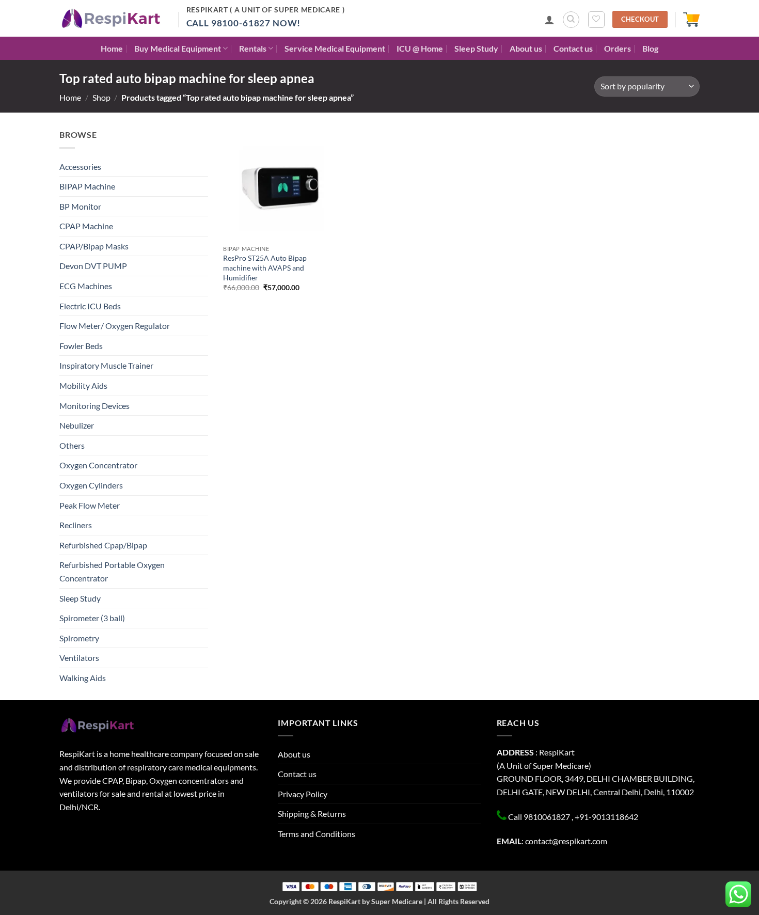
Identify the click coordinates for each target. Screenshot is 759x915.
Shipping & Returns (312, 813)
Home (112, 48)
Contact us (573, 48)
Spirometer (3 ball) (92, 618)
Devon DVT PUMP (93, 266)
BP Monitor (80, 206)
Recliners (75, 525)
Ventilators (79, 657)
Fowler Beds (81, 346)
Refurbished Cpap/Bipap (103, 545)
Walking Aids (82, 678)
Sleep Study (476, 48)
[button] (549, 19)
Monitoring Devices (94, 406)
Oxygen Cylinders (91, 485)
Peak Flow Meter (89, 505)
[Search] (571, 19)
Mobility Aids (83, 385)
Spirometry (79, 638)
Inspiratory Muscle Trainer (106, 365)
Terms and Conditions (316, 834)
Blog (650, 48)
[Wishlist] (596, 19)
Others (72, 445)
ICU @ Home (420, 48)
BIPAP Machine (87, 186)
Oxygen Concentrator (98, 465)
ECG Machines (85, 286)
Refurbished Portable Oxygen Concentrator (112, 571)
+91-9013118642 (606, 817)
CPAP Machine (86, 226)
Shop (101, 97)
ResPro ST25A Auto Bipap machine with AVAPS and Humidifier (265, 267)
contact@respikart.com (566, 841)
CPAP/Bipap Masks (94, 246)
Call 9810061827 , (541, 817)
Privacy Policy (302, 794)
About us (526, 48)
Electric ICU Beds (90, 306)
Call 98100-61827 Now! (243, 23)
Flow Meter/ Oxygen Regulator (114, 325)
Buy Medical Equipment (177, 48)
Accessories (80, 166)
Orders (617, 48)
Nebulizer (76, 425)
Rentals (252, 48)
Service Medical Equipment (334, 48)
